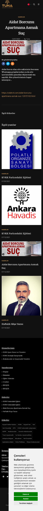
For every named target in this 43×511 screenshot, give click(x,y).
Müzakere (18, 438)
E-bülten (6, 382)
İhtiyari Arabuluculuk (33, 442)
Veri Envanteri (27, 438)
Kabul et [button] (26, 494)
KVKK (20, 424)
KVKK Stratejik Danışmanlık (12, 356)
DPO (14, 428)
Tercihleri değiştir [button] (26, 503)
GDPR (4, 431)
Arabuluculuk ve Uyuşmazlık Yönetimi (16, 359)
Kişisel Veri (27, 424)
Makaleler (6, 375)
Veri (34, 424)
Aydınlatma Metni (7, 442)
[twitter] (7, 476)
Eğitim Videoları (8, 379)
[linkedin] (3, 476)
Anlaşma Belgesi (7, 438)
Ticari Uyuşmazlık (8, 435)
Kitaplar (5, 372)
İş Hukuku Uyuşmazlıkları (24, 435)
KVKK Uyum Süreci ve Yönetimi (14, 352)
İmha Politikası (20, 442)
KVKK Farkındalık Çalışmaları (27, 428)
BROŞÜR (6, 385)
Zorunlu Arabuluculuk (25, 431)
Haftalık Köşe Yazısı (12, 324)
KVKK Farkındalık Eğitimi (16, 177)
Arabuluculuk (12, 431)
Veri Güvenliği (6, 428)
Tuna (28, 39)
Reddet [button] (25, 499)
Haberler (21, 17)
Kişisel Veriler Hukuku (9, 424)
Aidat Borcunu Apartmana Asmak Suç (20, 266)
